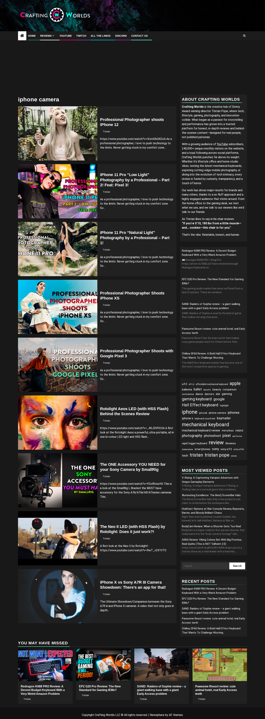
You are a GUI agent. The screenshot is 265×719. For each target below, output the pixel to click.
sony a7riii (238, 449)
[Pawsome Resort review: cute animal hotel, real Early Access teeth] (220, 665)
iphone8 (203, 413)
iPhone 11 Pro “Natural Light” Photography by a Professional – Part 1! (134, 237)
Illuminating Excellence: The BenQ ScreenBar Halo (211, 495)
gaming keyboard (197, 399)
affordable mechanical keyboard (212, 384)
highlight (224, 405)
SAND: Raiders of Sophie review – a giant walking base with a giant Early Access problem (161, 690)
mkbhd (239, 430)
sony (215, 449)
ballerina (187, 389)
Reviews (46, 35)
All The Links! (101, 35)
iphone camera (217, 412)
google (219, 399)
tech (185, 455)
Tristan (106, 131)
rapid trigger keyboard (194, 443)
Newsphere (157, 715)
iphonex (234, 412)
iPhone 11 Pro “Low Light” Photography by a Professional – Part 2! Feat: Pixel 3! (134, 179)
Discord (121, 35)
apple (235, 383)
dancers (209, 394)
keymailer (224, 418)
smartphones (202, 449)
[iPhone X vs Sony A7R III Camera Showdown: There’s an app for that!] (57, 596)
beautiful (207, 390)
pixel (226, 435)
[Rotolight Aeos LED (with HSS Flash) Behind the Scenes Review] (57, 422)
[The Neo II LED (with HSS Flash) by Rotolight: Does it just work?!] (57, 538)
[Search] (244, 35)
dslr (218, 394)
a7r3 (184, 384)
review (216, 442)
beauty (217, 389)
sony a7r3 (226, 449)
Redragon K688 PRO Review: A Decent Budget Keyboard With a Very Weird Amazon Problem (43, 690)
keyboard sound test (205, 418)
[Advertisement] (132, 67)
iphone (189, 412)
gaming (227, 394)
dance (199, 394)
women (234, 456)
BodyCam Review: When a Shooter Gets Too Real (211, 526)
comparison (230, 389)
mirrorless (228, 430)
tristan (196, 455)
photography (192, 435)
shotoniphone (187, 449)
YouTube (65, 35)
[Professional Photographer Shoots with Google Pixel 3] (57, 365)
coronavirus (188, 394)
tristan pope (217, 455)
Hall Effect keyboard (200, 405)
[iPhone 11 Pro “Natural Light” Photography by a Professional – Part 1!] (57, 249)
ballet (198, 389)
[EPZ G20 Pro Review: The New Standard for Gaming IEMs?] (103, 665)
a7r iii (191, 384)
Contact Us (139, 35)
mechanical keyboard (205, 424)
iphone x (187, 418)
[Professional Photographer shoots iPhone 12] (57, 133)
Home (32, 35)
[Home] (22, 35)
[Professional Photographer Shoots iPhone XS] (57, 307)
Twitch (81, 35)
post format (237, 436)
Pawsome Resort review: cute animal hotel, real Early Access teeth (216, 690)
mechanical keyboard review (201, 430)
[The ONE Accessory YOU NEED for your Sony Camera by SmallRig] (57, 480)
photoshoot (212, 436)
